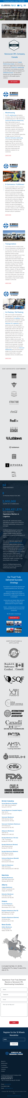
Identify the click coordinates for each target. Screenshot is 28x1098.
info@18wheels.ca (8, 1088)
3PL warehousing (11, 115)
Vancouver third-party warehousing (14, 138)
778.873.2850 (21, 1)
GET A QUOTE (14, 81)
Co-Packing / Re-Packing (14, 312)
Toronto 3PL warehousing (17, 67)
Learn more (8, 155)
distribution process (8, 72)
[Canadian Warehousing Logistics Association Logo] (14, 789)
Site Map (12, 1091)
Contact (3, 1071)
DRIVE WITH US (14, 617)
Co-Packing (3, 1065)
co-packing (17, 318)
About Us (3, 1061)
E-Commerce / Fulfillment (14, 184)
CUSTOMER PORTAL (17, 1095)
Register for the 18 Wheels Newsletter (14, 1033)
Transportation (10, 244)
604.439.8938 (8, 1084)
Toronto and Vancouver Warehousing (14, 120)
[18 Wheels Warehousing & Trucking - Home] (8, 5)
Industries (3, 1069)
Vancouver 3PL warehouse (12, 323)
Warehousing (10, 113)
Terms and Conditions (19, 1091)
